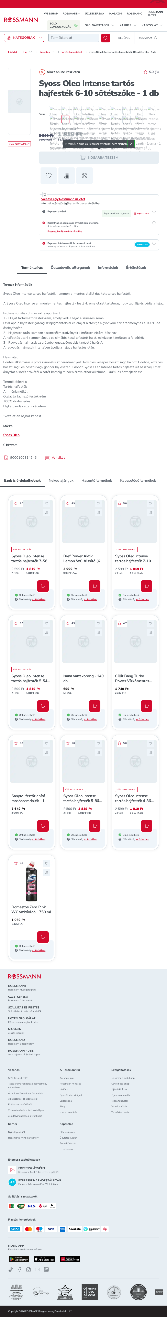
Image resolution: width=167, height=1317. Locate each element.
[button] (99, 25)
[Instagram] (28, 1269)
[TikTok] (10, 1269)
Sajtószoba (66, 1100)
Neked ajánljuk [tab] (61, 480)
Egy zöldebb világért (71, 1095)
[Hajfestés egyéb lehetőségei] (53, 51)
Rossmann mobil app (123, 1078)
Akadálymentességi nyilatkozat (25, 1116)
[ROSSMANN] (24, 976)
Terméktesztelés (120, 1112)
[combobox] (73, 38)
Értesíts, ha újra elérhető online (64, 231)
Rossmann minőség (70, 1083)
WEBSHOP (51, 13)
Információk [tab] (108, 267)
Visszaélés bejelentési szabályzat (26, 1110)
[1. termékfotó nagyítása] (19, 101)
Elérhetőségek (67, 1132)
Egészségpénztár (120, 1095)
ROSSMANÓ (134, 13)
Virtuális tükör (119, 1106)
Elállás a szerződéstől (20, 1104)
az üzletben (38, 599)
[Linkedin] (46, 1269)
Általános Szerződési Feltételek (25, 1093)
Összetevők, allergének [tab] (70, 267)
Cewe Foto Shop (120, 1083)
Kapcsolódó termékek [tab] (138, 480)
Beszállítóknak (68, 1143)
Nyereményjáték (68, 1112)
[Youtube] (37, 1269)
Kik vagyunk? (67, 1078)
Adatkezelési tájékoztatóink (23, 1098)
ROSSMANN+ (71, 13)
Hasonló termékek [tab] (96, 480)
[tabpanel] (83, 370)
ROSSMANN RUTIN (155, 13)
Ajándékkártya (119, 1089)
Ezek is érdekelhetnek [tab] (22, 480)
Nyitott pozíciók (16, 1132)
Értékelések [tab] (136, 267)
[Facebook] (19, 1269)
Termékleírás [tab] (32, 267)
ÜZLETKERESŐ (94, 13)
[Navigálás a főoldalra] (21, 19)
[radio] (51, 110)
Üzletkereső (66, 1149)
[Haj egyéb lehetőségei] (30, 51)
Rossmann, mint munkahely (23, 1137)
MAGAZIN (115, 13)
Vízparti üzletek (119, 1100)
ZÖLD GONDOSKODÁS (60, 25)
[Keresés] (105, 38)
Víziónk (64, 1089)
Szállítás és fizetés (18, 1078)
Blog (62, 1106)
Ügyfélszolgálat (68, 1137)
